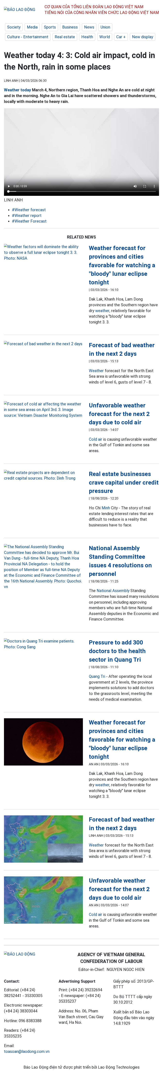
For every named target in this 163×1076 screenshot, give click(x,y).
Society (13, 27)
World (104, 36)
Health (87, 36)
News (89, 27)
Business (70, 27)
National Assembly (113, 590)
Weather (96, 370)
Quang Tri (97, 676)
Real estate (65, 36)
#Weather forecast (29, 209)
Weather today (17, 90)
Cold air (95, 439)
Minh (106, 507)
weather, (102, 310)
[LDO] (43, 252)
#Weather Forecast (29, 221)
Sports (50, 27)
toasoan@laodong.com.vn (26, 1051)
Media (32, 27)
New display (142, 36)
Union (105, 27)
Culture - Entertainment (27, 36)
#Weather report (27, 215)
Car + (121, 36)
